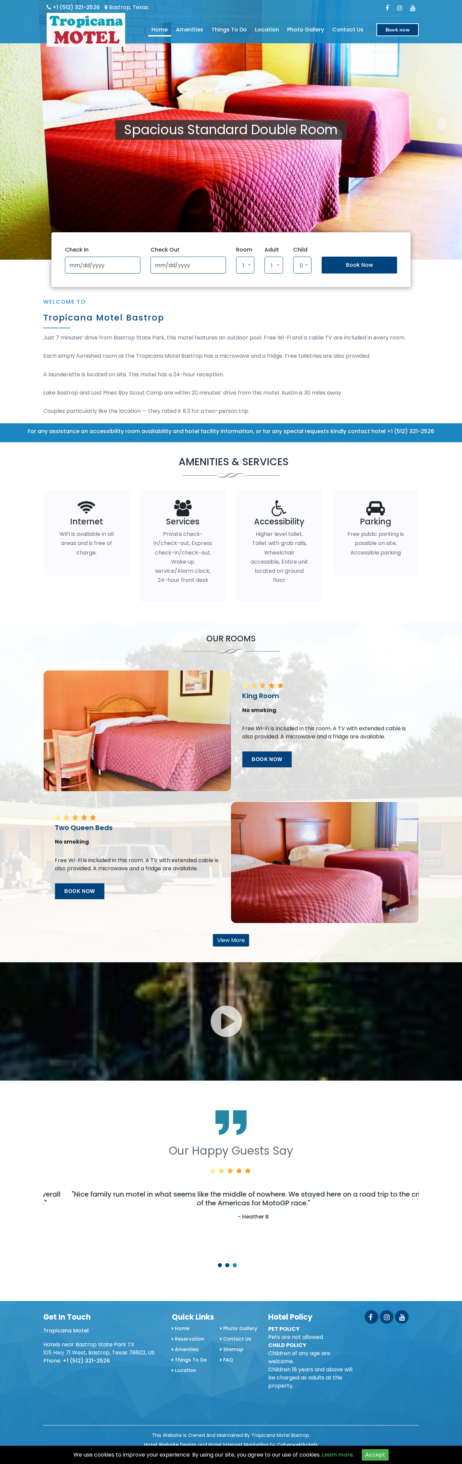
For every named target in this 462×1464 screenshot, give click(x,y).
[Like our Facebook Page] (387, 8)
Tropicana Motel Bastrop (103, 318)
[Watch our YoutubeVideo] (413, 8)
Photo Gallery (305, 29)
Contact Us (348, 29)
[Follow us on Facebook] (371, 1317)
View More (231, 940)
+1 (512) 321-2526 (75, 7)
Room (244, 250)
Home (160, 29)
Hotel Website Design (170, 1444)
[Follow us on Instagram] (400, 8)
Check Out (165, 250)
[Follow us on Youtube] (402, 1317)
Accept (375, 1455)
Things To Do (229, 29)
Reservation (189, 1339)
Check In (77, 250)
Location (267, 29)
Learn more (337, 1455)
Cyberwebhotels (297, 1444)
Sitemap (233, 1349)
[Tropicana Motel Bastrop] (86, 29)
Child (300, 250)
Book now (398, 29)
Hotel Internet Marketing (238, 1444)
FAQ (227, 1359)
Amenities (189, 29)
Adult (271, 250)
